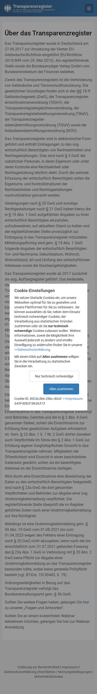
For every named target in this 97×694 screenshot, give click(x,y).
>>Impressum (73, 399)
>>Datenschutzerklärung (32, 349)
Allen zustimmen (61, 389)
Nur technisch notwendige (54, 376)
